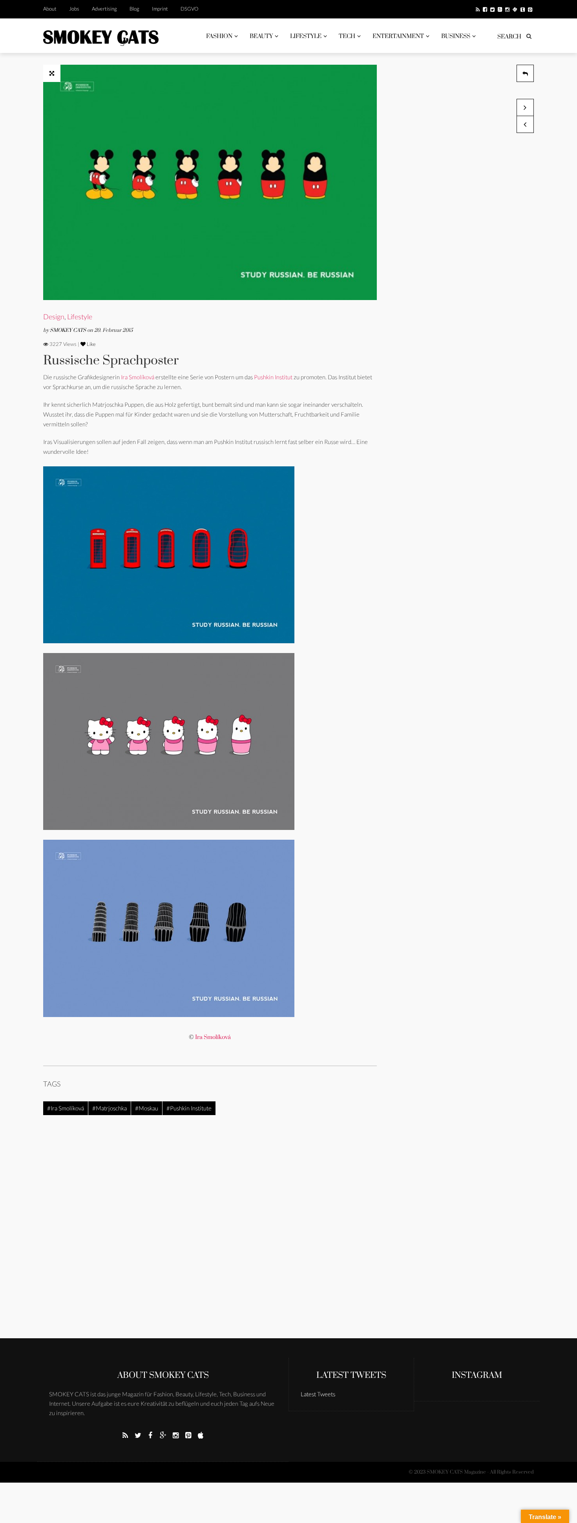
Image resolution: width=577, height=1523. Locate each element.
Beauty (261, 36)
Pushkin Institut (274, 376)
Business (455, 36)
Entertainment (398, 36)
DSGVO (189, 8)
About (50, 8)
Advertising (104, 8)
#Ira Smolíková (65, 1108)
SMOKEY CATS (68, 330)
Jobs (74, 8)
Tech (347, 36)
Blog (134, 8)
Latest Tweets (351, 1375)
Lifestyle (305, 36)
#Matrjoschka (109, 1108)
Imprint (160, 8)
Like (91, 344)
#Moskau (146, 1108)
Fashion (219, 36)
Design (53, 316)
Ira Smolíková (137, 376)
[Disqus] (210, 1237)
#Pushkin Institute (189, 1108)
